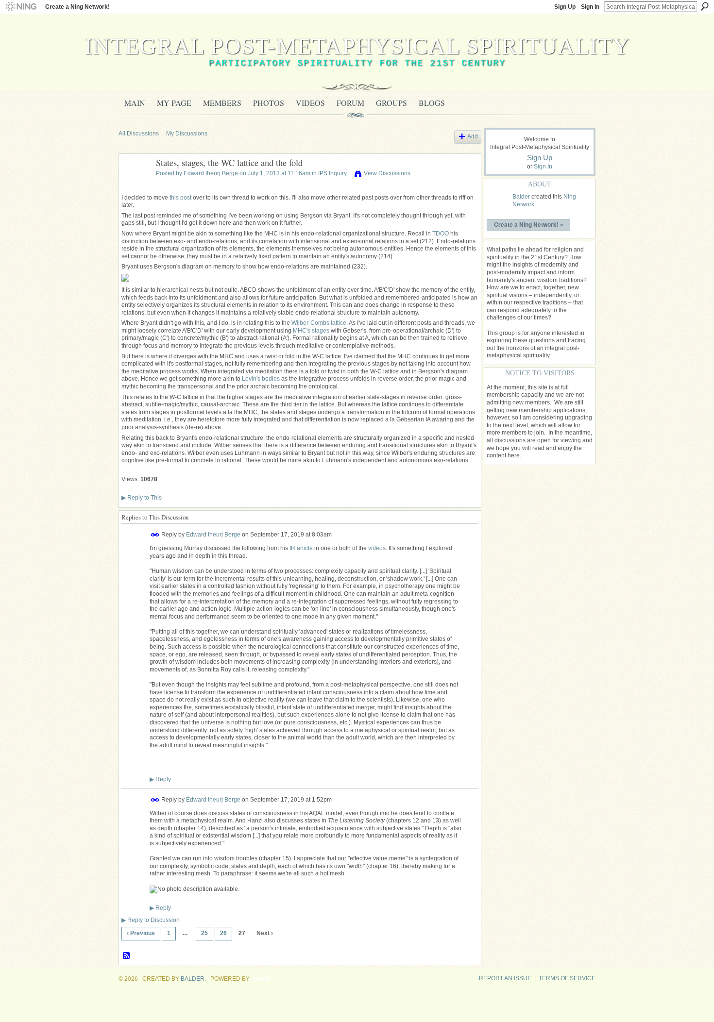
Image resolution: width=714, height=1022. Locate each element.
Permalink (155, 534)
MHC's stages (311, 330)
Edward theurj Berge (211, 173)
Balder (521, 196)
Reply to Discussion (150, 920)
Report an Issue (505, 978)
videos (377, 548)
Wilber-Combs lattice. (319, 322)
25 (204, 933)
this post (180, 197)
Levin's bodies (261, 378)
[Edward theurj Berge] (134, 185)
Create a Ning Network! (77, 6)
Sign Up (565, 6)
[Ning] (20, 7)
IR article (301, 548)
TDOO (440, 233)
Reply (160, 779)
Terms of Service (567, 978)
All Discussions (139, 133)
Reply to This (141, 497)
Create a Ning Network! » (528, 224)
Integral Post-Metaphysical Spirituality (357, 46)
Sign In (590, 6)
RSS (126, 956)
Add (472, 136)
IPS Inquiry (332, 173)
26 (223, 933)
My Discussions (186, 133)
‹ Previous (141, 933)
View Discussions (387, 173)
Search (705, 6)
